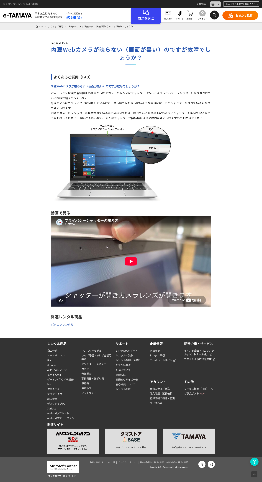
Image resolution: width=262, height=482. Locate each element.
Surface (51, 408)
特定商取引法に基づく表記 (152, 462)
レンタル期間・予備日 (128, 360)
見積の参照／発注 (160, 388)
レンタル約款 (123, 389)
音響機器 (86, 373)
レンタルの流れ (124, 355)
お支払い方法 (123, 365)
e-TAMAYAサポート (127, 350)
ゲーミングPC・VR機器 (60, 379)
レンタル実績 (157, 355)
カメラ (85, 369)
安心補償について (126, 384)
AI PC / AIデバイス (57, 370)
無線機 (85, 383)
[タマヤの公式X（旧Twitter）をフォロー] (202, 464)
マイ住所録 (156, 403)
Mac (49, 384)
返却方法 (121, 374)
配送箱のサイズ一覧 (127, 379)
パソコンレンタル (62, 324)
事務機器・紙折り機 (92, 378)
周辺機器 (52, 399)
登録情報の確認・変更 (162, 398)
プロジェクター (56, 394)
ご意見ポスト (194, 393)
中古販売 (86, 388)
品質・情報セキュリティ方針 (102, 462)
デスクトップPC (56, 403)
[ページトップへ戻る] (254, 474)
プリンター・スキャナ (93, 364)
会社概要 (155, 350)
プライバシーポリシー (127, 462)
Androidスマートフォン (60, 418)
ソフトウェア (88, 393)
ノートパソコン (56, 355)
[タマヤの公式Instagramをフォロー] (211, 464)
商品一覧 (52, 350)
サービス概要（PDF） (196, 388)
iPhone (51, 365)
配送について (123, 370)
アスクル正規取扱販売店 (198, 359)
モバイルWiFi (54, 374)
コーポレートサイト (161, 360)
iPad (49, 360)
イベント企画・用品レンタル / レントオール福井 (199, 352)
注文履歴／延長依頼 (161, 393)
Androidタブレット (58, 413)
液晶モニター (54, 389)
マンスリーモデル (91, 350)
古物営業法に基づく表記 (177, 462)
